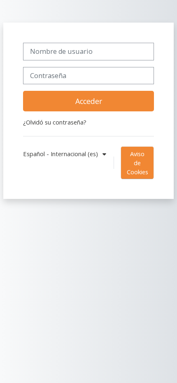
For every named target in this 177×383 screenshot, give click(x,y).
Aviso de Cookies (137, 163)
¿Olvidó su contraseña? (54, 122)
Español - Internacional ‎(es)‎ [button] (61, 154)
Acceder (88, 101)
